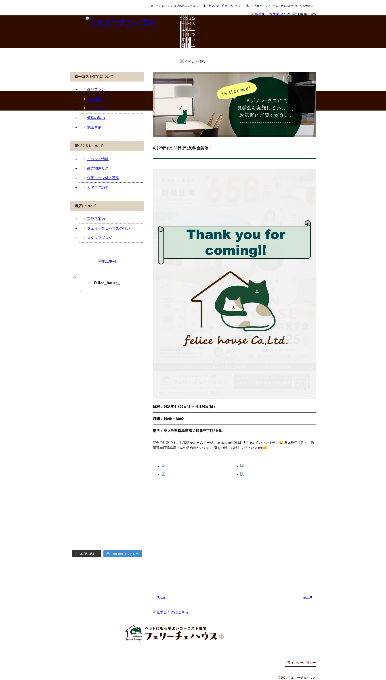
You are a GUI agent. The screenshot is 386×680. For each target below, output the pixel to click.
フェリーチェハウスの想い (108, 228)
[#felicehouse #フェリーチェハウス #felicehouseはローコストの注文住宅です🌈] (88, 313)
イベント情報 (182, 31)
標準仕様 (186, 26)
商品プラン (184, 29)
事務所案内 (96, 219)
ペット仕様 (188, 29)
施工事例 (94, 127)
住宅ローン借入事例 (103, 178)
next (306, 597)
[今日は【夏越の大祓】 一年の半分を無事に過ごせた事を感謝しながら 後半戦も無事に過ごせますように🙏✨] (88, 490)
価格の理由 (96, 118)
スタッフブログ (99, 238)
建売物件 (190, 26)
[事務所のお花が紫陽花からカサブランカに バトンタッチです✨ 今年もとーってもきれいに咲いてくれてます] (125, 468)
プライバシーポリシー (300, 662)
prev (162, 597)
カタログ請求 (98, 187)
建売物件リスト (99, 168)
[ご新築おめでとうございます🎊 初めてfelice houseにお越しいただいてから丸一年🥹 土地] (125, 364)
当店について (192, 31)
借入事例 (81, 606)
